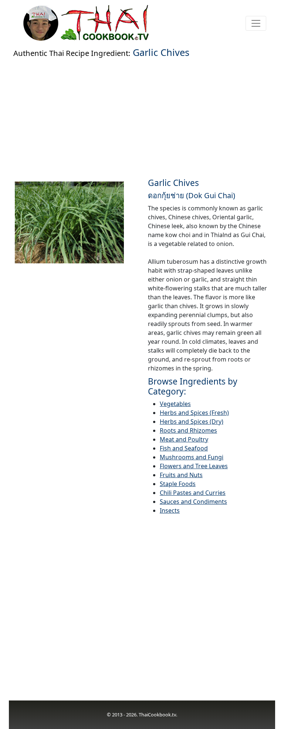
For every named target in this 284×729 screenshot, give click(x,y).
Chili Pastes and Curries (193, 493)
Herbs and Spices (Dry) (191, 421)
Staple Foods (178, 484)
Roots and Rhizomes (188, 430)
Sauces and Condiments (193, 501)
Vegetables (175, 404)
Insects (170, 510)
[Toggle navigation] (256, 23)
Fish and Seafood (184, 448)
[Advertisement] (142, 116)
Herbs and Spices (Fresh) (194, 413)
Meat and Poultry (184, 439)
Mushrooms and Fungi (191, 457)
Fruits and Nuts (181, 475)
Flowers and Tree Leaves (194, 466)
